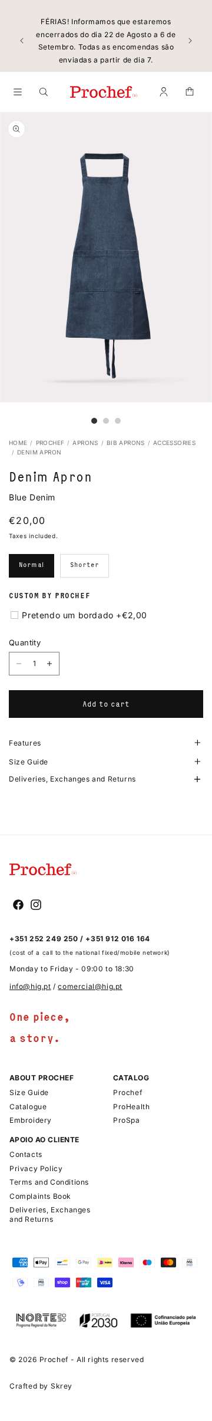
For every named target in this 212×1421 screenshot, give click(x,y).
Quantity (25, 642)
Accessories (174, 442)
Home (18, 442)
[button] (18, 92)
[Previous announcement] (22, 41)
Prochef (50, 442)
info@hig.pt (30, 986)
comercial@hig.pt (90, 986)
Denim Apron (39, 452)
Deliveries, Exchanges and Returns (72, 779)
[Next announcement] (190, 41)
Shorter (84, 564)
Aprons (85, 442)
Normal (31, 564)
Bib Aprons (126, 442)
